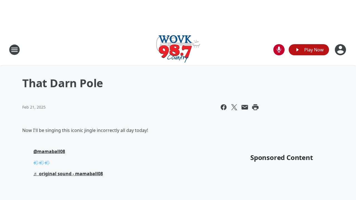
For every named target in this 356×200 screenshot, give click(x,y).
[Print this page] (255, 107)
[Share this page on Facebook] (224, 107)
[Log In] (341, 49)
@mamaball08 (49, 151)
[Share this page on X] (234, 107)
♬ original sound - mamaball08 (68, 174)
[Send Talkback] (279, 49)
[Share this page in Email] (245, 107)
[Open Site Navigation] (14, 49)
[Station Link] (178, 49)
